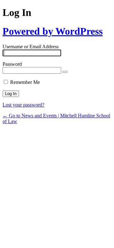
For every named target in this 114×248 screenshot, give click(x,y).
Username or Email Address (31, 46)
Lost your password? (23, 104)
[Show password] (64, 72)
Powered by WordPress (53, 31)
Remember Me (25, 82)
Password (12, 64)
